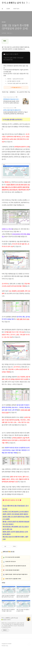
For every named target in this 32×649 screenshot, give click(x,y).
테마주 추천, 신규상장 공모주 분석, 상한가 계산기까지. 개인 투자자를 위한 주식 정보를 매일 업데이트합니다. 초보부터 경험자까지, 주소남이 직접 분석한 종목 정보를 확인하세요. (12, 625)
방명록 (8, 8)
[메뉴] (29, 3)
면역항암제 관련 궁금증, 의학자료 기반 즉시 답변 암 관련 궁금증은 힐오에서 (11, 102)
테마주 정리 (16, 8)
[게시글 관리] (9, 546)
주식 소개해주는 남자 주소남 (14, 3)
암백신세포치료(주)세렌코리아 (12, 110)
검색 (26, 3)
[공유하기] (7, 546)
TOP (29, 644)
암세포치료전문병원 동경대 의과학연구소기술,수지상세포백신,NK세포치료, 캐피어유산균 (15, 112)
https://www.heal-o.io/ (9, 97)
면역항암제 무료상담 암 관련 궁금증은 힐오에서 (11, 99)
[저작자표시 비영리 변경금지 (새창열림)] (19, 546)
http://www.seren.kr (8, 107)
